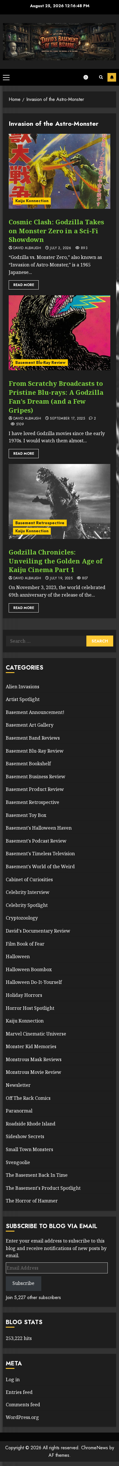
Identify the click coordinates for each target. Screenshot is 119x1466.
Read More (23, 284)
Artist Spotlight (23, 699)
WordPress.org (22, 1417)
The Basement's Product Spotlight (43, 1188)
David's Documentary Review (38, 931)
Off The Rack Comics (28, 1098)
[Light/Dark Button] (88, 77)
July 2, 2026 (60, 248)
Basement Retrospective (39, 523)
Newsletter (18, 1085)
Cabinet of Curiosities (29, 879)
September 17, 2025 (67, 418)
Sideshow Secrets (25, 1136)
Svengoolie (18, 1162)
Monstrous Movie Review (33, 1072)
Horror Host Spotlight (30, 1008)
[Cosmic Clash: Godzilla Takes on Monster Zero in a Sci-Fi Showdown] (59, 171)
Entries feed (19, 1392)
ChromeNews (94, 1447)
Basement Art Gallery (29, 725)
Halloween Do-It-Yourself (34, 982)
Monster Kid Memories (31, 1046)
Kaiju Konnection (32, 201)
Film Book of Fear (25, 944)
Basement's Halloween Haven (39, 828)
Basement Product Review (35, 789)
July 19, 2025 (61, 578)
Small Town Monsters (29, 1149)
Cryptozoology (22, 918)
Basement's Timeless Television (40, 853)
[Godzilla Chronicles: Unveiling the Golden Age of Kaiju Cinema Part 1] (59, 501)
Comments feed (23, 1404)
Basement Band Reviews (33, 738)
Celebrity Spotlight (27, 905)
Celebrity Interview (27, 892)
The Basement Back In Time (37, 1175)
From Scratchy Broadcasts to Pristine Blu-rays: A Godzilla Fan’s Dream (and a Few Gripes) (56, 396)
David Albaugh (27, 248)
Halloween (18, 956)
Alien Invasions (22, 686)
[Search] (101, 77)
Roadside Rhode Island (30, 1124)
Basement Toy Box (26, 815)
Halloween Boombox (29, 969)
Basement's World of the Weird (40, 866)
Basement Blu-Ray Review (40, 362)
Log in (13, 1379)
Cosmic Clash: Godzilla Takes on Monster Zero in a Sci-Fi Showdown (56, 230)
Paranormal (19, 1111)
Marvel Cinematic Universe (36, 1034)
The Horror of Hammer (32, 1201)
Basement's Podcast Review (36, 841)
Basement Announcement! (35, 712)
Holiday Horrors (24, 995)
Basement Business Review (35, 776)
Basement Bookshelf (28, 763)
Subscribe (111, 77)
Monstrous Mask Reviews (34, 1059)
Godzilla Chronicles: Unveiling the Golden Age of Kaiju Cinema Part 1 (56, 561)
